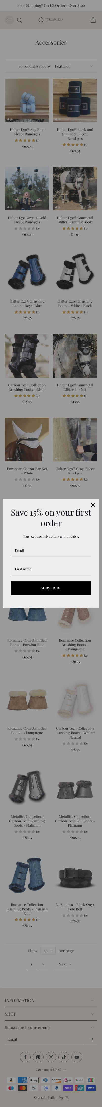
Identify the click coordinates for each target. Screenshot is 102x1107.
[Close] (93, 505)
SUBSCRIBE (51, 588)
